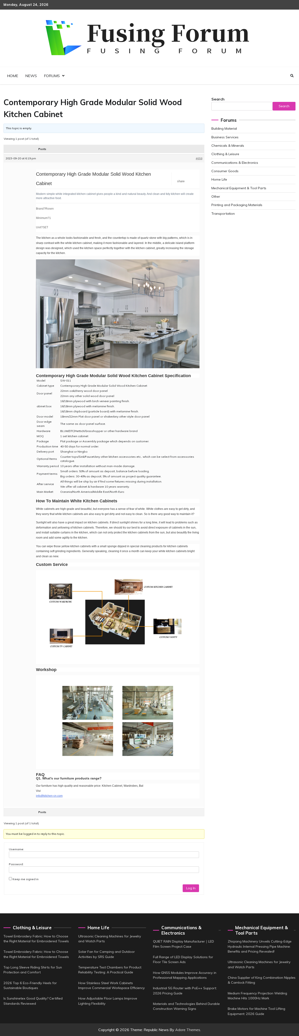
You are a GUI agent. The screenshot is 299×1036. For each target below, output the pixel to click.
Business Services (224, 137)
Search (217, 99)
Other (215, 196)
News (31, 75)
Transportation (223, 213)
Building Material (224, 128)
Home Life (219, 179)
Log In (191, 888)
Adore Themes (187, 1029)
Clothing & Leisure (225, 154)
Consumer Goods (224, 171)
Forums (52, 75)
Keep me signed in (26, 879)
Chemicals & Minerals (227, 145)
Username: (16, 849)
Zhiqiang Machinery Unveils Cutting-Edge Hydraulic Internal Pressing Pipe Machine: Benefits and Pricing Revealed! (260, 946)
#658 (199, 158)
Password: (16, 864)
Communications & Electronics (234, 163)
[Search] (291, 75)
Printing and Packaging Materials (236, 205)
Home (12, 75)
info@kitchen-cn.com (49, 795)
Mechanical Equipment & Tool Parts (238, 188)
